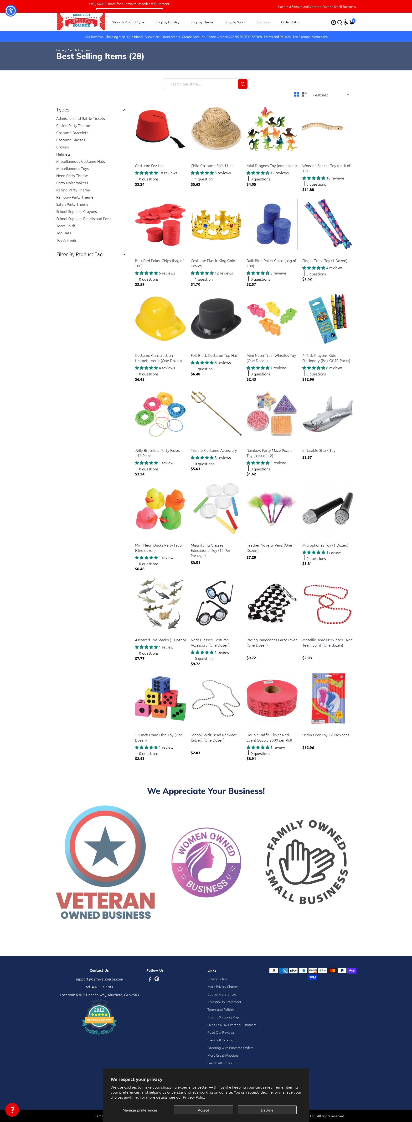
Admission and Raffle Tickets (80, 118)
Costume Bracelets (72, 132)
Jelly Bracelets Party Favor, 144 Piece (157, 453)
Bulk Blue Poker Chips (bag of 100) (271, 263)
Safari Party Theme (72, 204)
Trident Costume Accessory (214, 450)
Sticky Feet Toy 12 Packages (325, 734)
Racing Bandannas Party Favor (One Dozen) (272, 642)
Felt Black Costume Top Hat (214, 355)
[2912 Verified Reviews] (99, 1035)
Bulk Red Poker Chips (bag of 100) (159, 263)
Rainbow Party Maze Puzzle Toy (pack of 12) (270, 453)
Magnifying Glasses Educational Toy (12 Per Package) (210, 550)
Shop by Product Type (128, 22)
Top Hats (63, 232)
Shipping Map (115, 36)
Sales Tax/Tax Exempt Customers (231, 1024)
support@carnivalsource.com (99, 978)
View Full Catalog (220, 1040)
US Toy (139, 159)
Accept (203, 1109)
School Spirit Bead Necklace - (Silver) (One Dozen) (215, 737)
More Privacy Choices (222, 986)
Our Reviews (94, 36)
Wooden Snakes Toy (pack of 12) (326, 168)
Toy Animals (66, 239)
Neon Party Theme (72, 175)
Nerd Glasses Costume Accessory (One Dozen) (210, 642)
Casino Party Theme (73, 125)
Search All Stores (219, 1062)
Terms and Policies (277, 36)
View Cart (152, 36)
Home (60, 50)
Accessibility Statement (224, 1001)
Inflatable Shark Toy (318, 450)
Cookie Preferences (221, 994)
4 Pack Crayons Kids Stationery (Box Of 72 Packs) (326, 358)
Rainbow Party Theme (74, 197)
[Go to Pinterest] (156, 979)
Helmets (63, 154)
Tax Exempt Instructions (310, 36)
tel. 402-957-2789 (99, 986)
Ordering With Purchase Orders (230, 1047)
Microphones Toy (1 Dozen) (325, 545)
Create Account (193, 36)
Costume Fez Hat (149, 165)
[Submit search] (242, 84)
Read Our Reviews (221, 1032)
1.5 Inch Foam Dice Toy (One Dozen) (159, 737)
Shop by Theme (202, 22)
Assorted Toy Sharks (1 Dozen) (160, 639)
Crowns (62, 146)
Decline (267, 1109)
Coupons (263, 22)
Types (62, 109)
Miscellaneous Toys (72, 168)
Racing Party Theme (73, 189)
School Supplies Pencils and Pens (83, 218)
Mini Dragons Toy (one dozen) (272, 165)
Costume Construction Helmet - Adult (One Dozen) (158, 358)
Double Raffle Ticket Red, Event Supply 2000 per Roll (269, 737)
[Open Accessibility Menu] (346, 22)
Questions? (135, 36)
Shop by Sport (235, 22)
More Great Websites (222, 1055)
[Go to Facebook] (150, 979)
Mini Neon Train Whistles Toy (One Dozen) (271, 358)
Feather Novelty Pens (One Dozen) (269, 547)
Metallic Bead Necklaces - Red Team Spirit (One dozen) (327, 642)
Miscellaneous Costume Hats (80, 161)
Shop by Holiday (167, 22)
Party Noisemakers (72, 182)
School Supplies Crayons (76, 211)
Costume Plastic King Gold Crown (213, 263)
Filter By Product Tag (79, 254)
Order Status (290, 22)
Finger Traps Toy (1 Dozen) (324, 260)
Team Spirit (65, 225)
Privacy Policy (194, 1097)
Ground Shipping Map (223, 1017)
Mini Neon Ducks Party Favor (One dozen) (159, 547)
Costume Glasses (70, 139)
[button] (12, 1110)
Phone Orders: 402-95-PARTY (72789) (234, 36)
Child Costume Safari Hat (212, 165)
